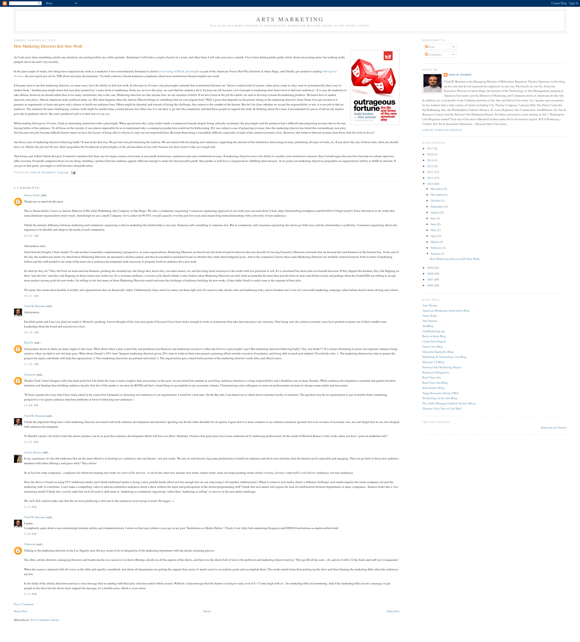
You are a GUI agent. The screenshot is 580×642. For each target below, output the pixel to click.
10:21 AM (31, 296)
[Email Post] (73, 172)
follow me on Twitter (553, 427)
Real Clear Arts (431, 377)
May (434, 230)
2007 (430, 279)
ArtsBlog (427, 326)
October (436, 200)
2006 (430, 285)
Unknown (30, 374)
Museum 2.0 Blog (433, 362)
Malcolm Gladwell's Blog (438, 352)
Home (207, 611)
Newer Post (20, 611)
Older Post (393, 611)
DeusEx (29, 342)
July (434, 218)
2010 (430, 184)
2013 (430, 166)
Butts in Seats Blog (434, 336)
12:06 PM (31, 405)
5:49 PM (30, 534)
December (437, 189)
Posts (431, 47)
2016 (430, 154)
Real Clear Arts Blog (435, 383)
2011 (430, 178)
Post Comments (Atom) (45, 620)
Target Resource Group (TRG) (440, 393)
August (435, 212)
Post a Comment (24, 604)
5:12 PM (30, 594)
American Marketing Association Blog (446, 310)
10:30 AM (31, 332)
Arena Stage (429, 315)
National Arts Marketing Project (442, 367)
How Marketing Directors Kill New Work (455, 259)
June (434, 224)
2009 (430, 268)
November (437, 195)
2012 (430, 172)
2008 (430, 273)
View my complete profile (442, 130)
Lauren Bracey (33, 452)
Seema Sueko (32, 195)
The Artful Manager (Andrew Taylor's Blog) (449, 403)
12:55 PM (31, 442)
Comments (435, 54)
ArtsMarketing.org (433, 331)
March (435, 242)
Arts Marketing (290, 19)
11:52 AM (31, 364)
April (434, 236)
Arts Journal (429, 321)
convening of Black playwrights (180, 71)
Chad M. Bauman (35, 306)
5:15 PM (30, 507)
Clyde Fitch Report (434, 341)
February (436, 248)
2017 (430, 148)
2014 (430, 160)
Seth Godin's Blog (433, 388)
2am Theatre (429, 305)
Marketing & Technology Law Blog (444, 357)
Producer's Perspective (436, 372)
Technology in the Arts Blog (439, 398)
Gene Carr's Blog (432, 346)
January (436, 253)
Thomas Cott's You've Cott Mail (442, 408)
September (437, 206)
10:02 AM (31, 236)
